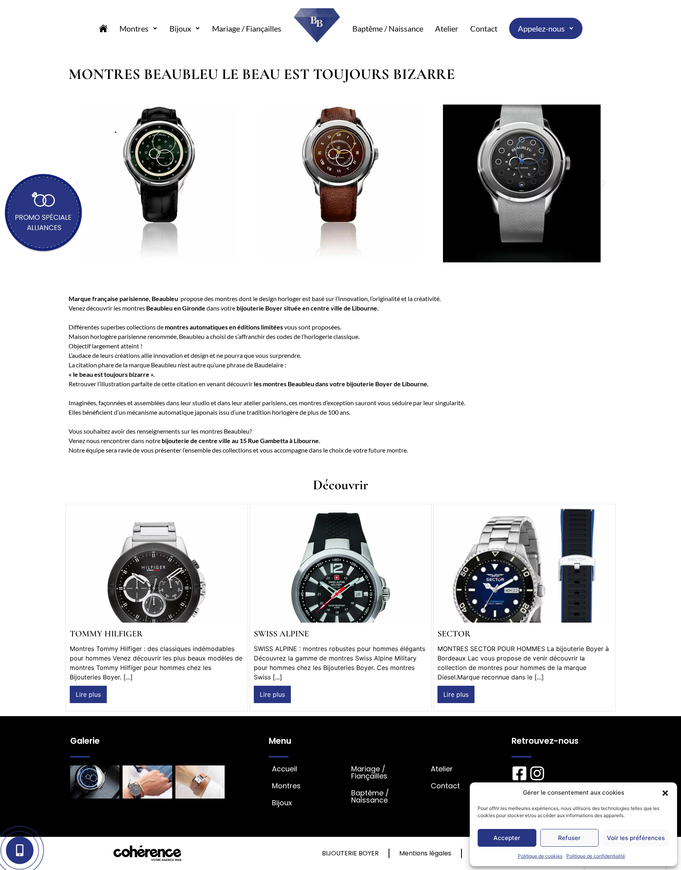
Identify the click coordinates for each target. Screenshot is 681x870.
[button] (665, 793)
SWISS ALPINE (281, 634)
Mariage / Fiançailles (246, 28)
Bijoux (180, 28)
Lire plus (88, 694)
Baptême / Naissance (387, 28)
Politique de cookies (540, 856)
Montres (134, 28)
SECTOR (454, 634)
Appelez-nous (541, 28)
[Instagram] (537, 773)
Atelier (446, 28)
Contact (483, 28)
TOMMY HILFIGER (106, 634)
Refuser (569, 838)
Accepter (506, 838)
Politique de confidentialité (595, 856)
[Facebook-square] (519, 773)
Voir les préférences (636, 838)
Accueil (284, 769)
